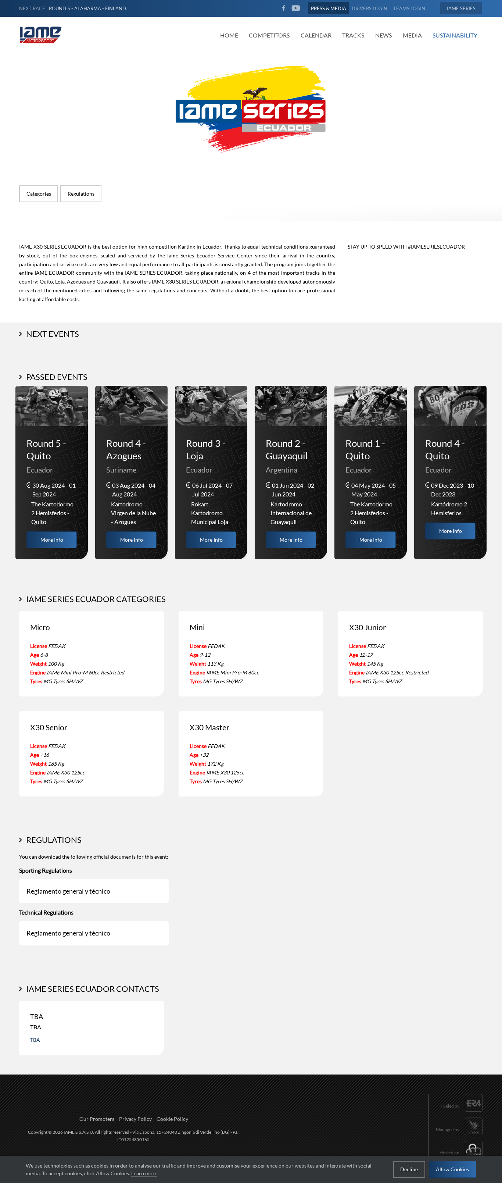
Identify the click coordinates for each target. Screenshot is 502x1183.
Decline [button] (409, 1169)
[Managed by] (459, 1136)
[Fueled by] (462, 1112)
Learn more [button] (144, 1173)
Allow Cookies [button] (452, 1169)
